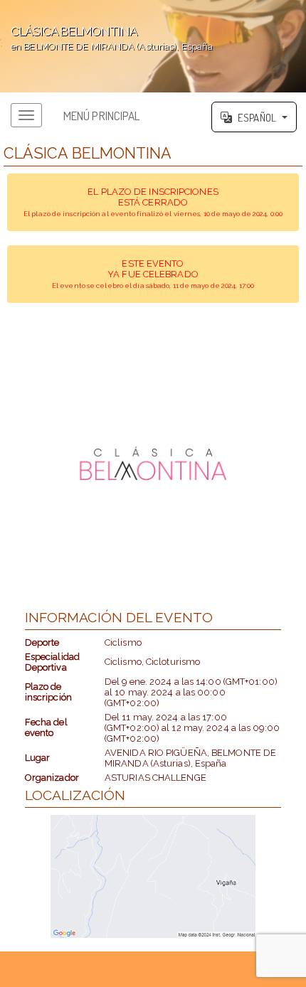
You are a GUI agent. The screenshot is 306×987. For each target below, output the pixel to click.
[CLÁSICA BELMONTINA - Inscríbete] (153, 463)
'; (106, 38)
